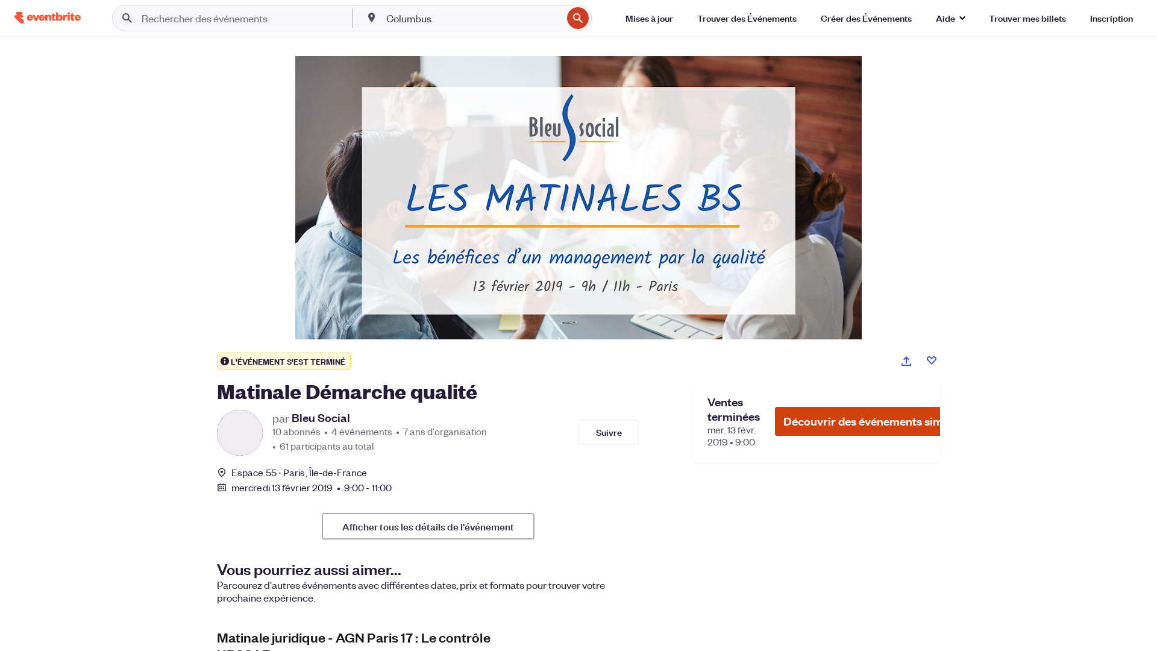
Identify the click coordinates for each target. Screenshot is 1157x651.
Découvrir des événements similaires (879, 421)
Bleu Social (321, 417)
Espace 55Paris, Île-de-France (299, 472)
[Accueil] (47, 18)
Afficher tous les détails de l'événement (428, 526)
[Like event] (931, 360)
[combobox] (473, 18)
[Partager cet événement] (906, 361)
